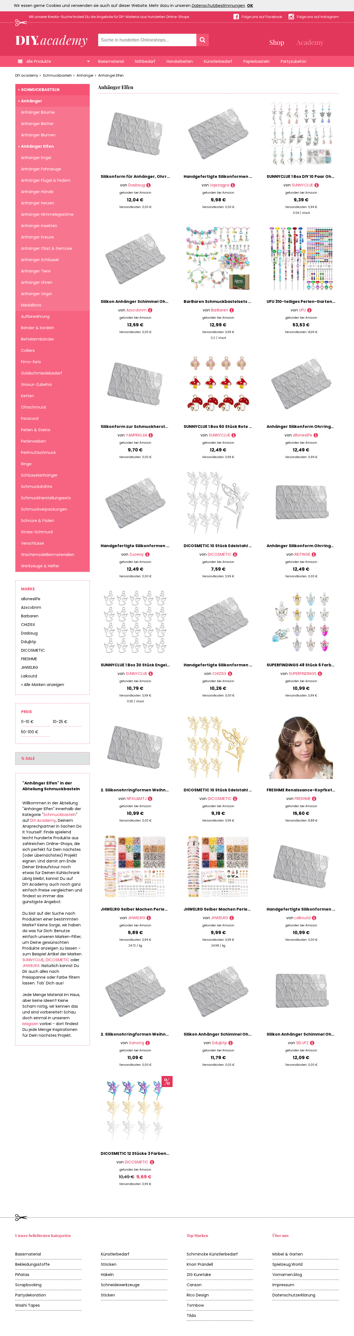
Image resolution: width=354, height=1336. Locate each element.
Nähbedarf (145, 61)
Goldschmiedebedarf (41, 373)
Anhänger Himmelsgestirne (47, 214)
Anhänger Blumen (38, 135)
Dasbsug (29, 633)
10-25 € (60, 721)
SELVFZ (302, 1043)
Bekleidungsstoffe (32, 1264)
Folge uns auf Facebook (262, 16)
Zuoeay (136, 554)
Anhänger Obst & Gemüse (46, 248)
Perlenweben (33, 441)
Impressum (283, 1285)
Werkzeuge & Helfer (40, 566)
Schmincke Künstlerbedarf (212, 1254)
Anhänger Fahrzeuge (41, 169)
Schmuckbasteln (57, 75)
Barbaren (29, 616)
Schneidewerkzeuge (120, 1285)
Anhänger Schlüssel (40, 259)
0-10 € (27, 721)
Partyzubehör (293, 61)
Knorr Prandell (200, 1264)
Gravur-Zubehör (36, 384)
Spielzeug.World (287, 1264)
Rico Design (198, 1295)
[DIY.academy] (51, 39)
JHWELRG (29, 667)
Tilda (191, 1315)
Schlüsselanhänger (39, 475)
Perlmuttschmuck (38, 452)
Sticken (108, 1295)
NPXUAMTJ (137, 798)
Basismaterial (111, 61)
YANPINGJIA (136, 435)
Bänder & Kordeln (37, 328)
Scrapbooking (28, 1285)
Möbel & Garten (287, 1254)
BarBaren (219, 310)
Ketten (27, 396)
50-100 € (29, 732)
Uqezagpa (219, 185)
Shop (276, 42)
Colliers (28, 350)
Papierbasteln (256, 61)
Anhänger (85, 75)
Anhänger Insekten (39, 225)
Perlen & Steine (35, 430)
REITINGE (302, 554)
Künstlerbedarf (218, 61)
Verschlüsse (32, 543)
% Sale (28, 758)
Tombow (195, 1305)
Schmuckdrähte (36, 486)
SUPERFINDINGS (302, 673)
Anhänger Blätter (37, 123)
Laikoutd (29, 676)
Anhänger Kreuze (37, 237)
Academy (310, 42)
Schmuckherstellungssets (46, 498)
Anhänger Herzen (37, 203)
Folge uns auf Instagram (318, 16)
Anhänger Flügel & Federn (46, 180)
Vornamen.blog (287, 1274)
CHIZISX (28, 624)
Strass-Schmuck (37, 532)
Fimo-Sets (31, 362)
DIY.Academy (43, 820)
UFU (302, 310)
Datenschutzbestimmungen (218, 5)
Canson (194, 1285)
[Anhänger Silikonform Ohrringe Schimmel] (315, 435)
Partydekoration (30, 1295)
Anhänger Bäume (38, 112)
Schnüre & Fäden (37, 520)
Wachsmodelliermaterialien (47, 554)
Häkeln (107, 1274)
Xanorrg (136, 1043)
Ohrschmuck (33, 407)
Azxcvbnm (31, 607)
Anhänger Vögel (36, 294)
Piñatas (22, 1274)
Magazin (30, 1023)
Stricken (108, 1264)
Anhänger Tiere (36, 271)
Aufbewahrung (35, 316)
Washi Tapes (27, 1305)
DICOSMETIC (33, 650)
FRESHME (29, 659)
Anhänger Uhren (36, 282)
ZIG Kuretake (199, 1274)
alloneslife (30, 599)
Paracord (29, 418)
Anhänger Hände (37, 191)
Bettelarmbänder (37, 339)
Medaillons (31, 305)
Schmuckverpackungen (44, 509)
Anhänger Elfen (111, 75)
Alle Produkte (38, 61)
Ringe (26, 464)
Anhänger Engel (36, 157)
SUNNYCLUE (33, 960)
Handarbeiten (179, 61)
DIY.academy (26, 75)
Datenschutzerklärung (293, 1295)
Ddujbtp (28, 641)
